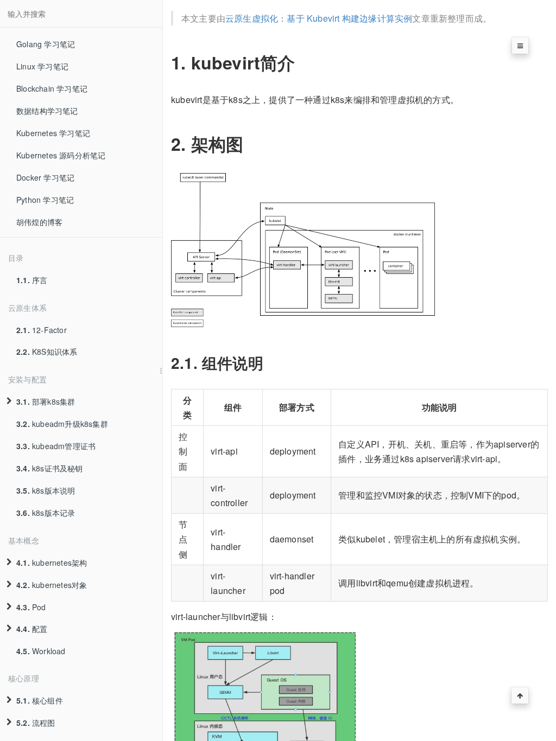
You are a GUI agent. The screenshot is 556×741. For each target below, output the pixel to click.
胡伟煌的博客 (39, 221)
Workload (41, 651)
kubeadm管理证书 (56, 445)
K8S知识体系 (46, 351)
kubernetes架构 (51, 562)
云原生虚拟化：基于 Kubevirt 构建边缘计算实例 (318, 18)
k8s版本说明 (45, 490)
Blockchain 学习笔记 (51, 88)
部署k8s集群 (45, 401)
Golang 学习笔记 (45, 44)
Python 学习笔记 (45, 199)
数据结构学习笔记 (47, 110)
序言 (31, 279)
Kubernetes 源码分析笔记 (60, 155)
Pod (31, 607)
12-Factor (41, 329)
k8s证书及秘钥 (49, 468)
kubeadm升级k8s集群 (62, 423)
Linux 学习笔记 (42, 66)
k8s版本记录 (45, 512)
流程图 (35, 722)
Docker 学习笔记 (45, 177)
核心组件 (39, 700)
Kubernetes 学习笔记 (53, 132)
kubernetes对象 (51, 584)
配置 (31, 628)
